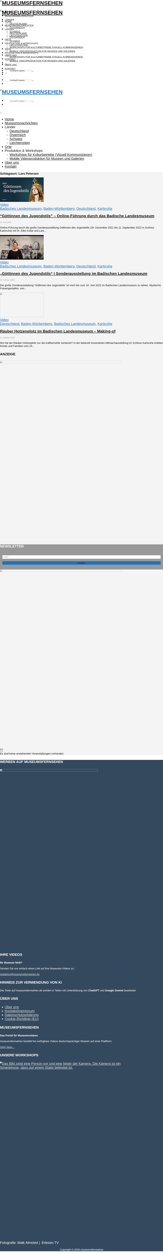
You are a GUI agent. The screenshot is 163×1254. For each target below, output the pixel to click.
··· (6, 72)
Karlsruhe (104, 208)
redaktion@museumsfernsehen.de (19, 974)
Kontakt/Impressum (20, 1011)
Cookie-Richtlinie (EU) (22, 1019)
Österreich (17, 27)
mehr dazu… (7, 1047)
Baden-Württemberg (58, 208)
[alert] (81, 752)
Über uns (11, 65)
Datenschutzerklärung (22, 1015)
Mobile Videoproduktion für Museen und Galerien (42, 51)
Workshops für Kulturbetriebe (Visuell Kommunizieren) (46, 47)
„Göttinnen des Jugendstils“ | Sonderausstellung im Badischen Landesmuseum (73, 273)
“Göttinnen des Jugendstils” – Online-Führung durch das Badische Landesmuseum (77, 216)
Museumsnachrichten (19, 16)
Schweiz (15, 41)
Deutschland (18, 33)
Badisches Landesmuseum (21, 208)
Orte (8, 39)
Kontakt (10, 68)
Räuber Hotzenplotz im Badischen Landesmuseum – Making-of (58, 331)
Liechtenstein (19, 45)
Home (8, 21)
